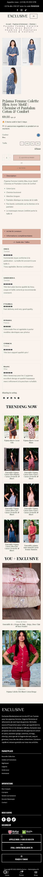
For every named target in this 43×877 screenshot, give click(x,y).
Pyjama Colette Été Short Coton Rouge (21, 692)
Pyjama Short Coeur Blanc (31, 441)
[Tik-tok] (26, 10)
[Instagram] (21, 10)
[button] (33, 16)
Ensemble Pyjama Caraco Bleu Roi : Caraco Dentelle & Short (12, 547)
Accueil (8, 24)
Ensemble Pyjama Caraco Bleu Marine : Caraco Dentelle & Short (12, 475)
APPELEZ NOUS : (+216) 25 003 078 (21, 839)
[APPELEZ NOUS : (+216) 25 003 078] (21, 836)
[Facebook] (17, 10)
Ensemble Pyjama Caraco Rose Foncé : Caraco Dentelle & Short (31, 475)
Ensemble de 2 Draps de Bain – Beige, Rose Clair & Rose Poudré (21, 625)
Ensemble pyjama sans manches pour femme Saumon (31, 547)
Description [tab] (11, 176)
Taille (4, 143)
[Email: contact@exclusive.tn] (21, 845)
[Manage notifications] (5, 872)
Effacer (38, 149)
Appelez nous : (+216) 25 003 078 (21, 2)
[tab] (21, 175)
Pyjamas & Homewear (20, 24)
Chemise (32, 24)
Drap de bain (21, 622)
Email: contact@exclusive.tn (21, 848)
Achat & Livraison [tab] (13, 231)
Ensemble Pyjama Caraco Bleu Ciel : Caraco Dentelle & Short (12, 511)
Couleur (5, 135)
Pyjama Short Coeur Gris (12, 441)
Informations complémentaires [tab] (19, 236)
